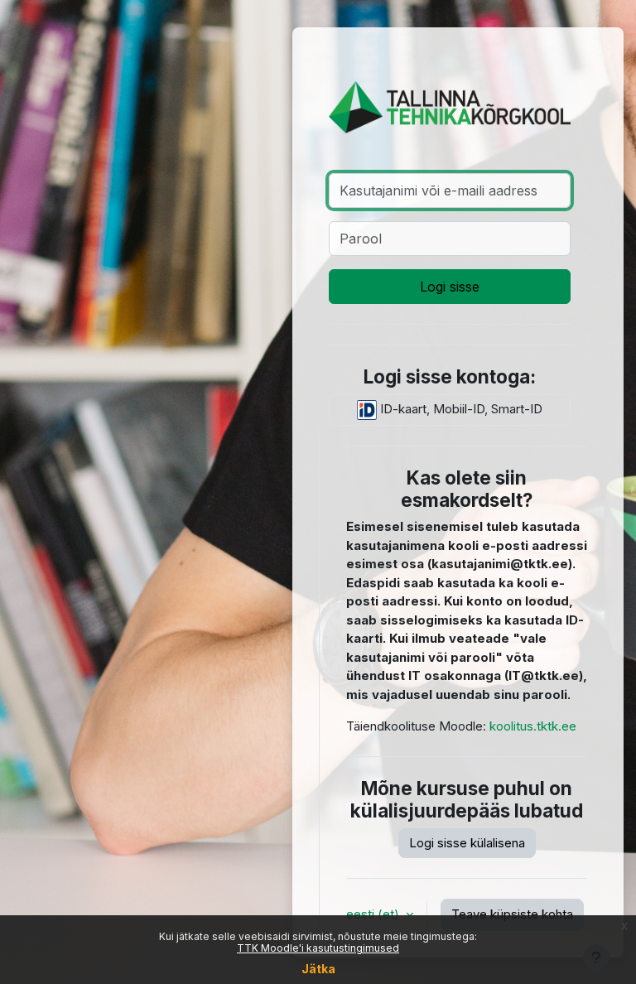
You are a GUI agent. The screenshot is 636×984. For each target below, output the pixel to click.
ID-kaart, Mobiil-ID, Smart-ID (459, 409)
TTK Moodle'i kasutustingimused (318, 948)
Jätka (318, 969)
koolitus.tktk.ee (532, 726)
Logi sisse (449, 286)
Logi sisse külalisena (467, 843)
